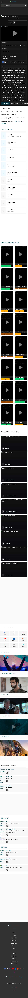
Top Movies (4, 818)
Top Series (4, 847)
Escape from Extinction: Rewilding (21, 354)
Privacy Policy (14, 963)
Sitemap (14, 958)
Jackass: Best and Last (7, 286)
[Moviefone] (14, 2)
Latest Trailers (5, 653)
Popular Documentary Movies (10, 242)
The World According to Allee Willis (21, 286)
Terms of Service (14, 961)
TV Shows (14, 935)
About (14, 953)
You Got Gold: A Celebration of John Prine (7, 354)
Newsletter (14, 646)
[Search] (25, 5)
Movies (14, 932)
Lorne (3, 377)
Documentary (5, 58)
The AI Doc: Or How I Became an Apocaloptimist (21, 377)
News (14, 948)
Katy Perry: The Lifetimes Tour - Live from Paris (7, 331)
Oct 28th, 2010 (13, 56)
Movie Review (9, 771)
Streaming (14, 938)
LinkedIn (13, 640)
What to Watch (14, 943)
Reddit (7, 62)
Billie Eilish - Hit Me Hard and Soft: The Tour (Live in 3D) (7, 422)
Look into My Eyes (6, 309)
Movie (17, 18)
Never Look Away (19, 309)
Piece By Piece (18, 422)
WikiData (17, 121)
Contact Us (14, 955)
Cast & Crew (5, 129)
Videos (14, 945)
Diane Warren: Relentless (20, 331)
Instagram (23, 634)
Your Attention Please (6, 399)
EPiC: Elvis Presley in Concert (7, 264)
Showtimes (14, 940)
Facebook (3, 62)
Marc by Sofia (18, 264)
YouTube (4, 640)
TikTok (4, 646)
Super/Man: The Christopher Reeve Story (21, 399)
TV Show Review (9, 787)
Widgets (23, 646)
